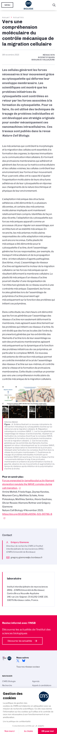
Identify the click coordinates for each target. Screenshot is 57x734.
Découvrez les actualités (20, 641)
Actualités (18, 17)
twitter (18, 660)
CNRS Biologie (9, 681)
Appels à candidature (41, 685)
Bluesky (23, 660)
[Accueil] (28, 5)
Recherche (7, 685)
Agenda (35, 681)
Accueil (6, 17)
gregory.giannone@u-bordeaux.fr (26, 557)
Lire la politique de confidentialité (17, 721)
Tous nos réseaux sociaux (28, 667)
